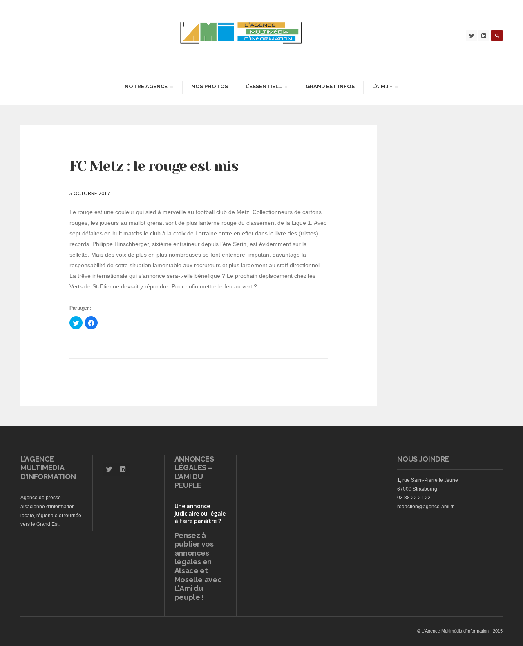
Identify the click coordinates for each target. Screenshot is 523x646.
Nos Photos (209, 86)
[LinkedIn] (483, 35)
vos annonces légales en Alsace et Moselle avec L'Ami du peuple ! (198, 570)
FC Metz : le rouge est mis (153, 166)
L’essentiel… (263, 87)
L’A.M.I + (382, 87)
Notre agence (146, 87)
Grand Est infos (330, 86)
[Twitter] (471, 35)
